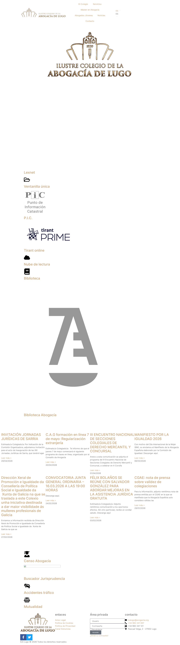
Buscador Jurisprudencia (44, 579)
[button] (136, 13)
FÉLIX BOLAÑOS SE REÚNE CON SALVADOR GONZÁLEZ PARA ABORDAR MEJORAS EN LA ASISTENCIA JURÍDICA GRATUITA (111, 488)
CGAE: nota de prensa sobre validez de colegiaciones (152, 482)
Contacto (90, 21)
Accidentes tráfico (39, 593)
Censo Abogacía (37, 561)
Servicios (97, 4)
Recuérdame (97, 629)
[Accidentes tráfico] (27, 586)
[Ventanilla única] (27, 180)
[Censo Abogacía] (27, 554)
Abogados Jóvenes (84, 15)
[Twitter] (29, 637)
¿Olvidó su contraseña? (99, 636)
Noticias (101, 15)
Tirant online (34, 250)
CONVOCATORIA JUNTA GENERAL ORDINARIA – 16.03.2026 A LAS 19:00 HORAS (66, 484)
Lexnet (29, 172)
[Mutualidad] (27, 600)
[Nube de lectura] (27, 257)
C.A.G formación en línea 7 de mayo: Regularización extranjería (67, 439)
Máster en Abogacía (90, 9)
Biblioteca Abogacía (40, 415)
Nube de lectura (37, 264)
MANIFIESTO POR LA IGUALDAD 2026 (151, 437)
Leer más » (6, 458)
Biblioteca (32, 278)
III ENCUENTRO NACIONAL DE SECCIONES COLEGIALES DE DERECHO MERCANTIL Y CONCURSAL (112, 443)
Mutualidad (33, 607)
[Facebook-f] (23, 637)
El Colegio (83, 4)
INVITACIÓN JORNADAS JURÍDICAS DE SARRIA (21, 437)
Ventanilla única (37, 186)
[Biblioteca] (27, 271)
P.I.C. (28, 218)
